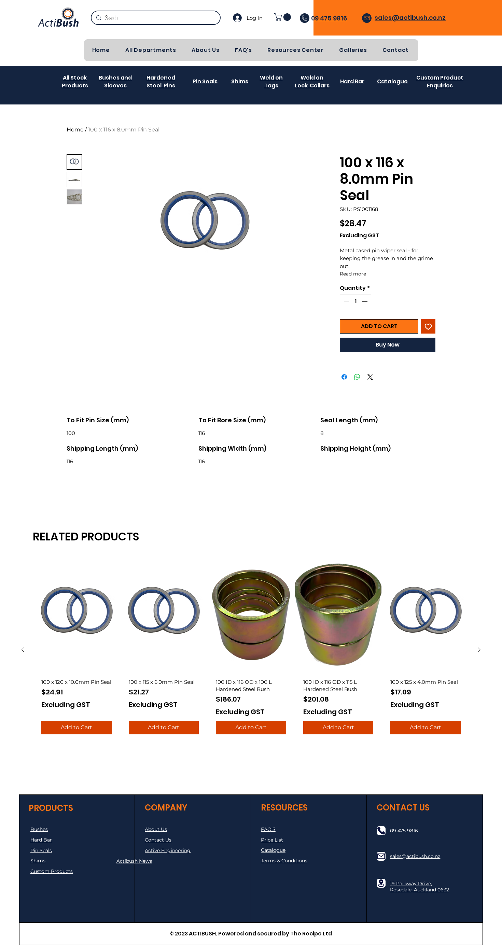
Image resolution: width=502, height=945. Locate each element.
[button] (283, 17)
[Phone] (381, 830)
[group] (251, 649)
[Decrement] (345, 301)
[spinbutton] (355, 301)
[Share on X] (370, 377)
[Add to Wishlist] (428, 326)
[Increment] (365, 301)
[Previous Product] (23, 650)
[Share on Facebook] (344, 377)
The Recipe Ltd (311, 933)
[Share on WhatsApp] (357, 377)
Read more (353, 274)
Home (75, 129)
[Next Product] (479, 650)
